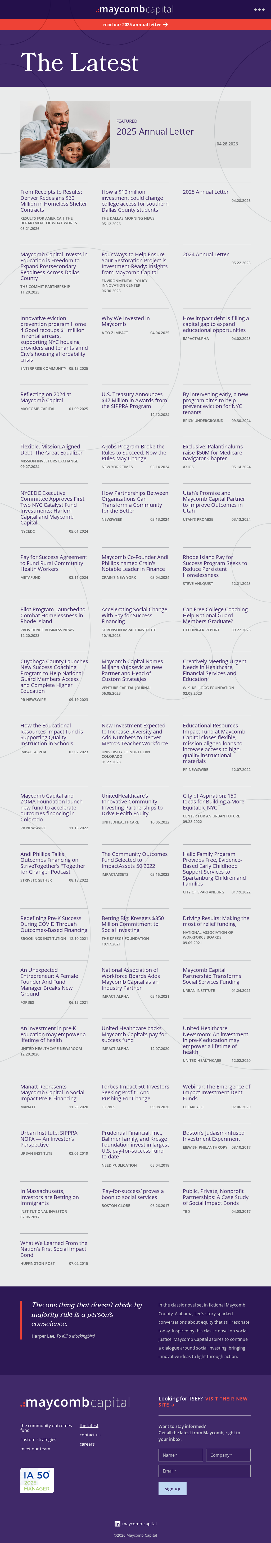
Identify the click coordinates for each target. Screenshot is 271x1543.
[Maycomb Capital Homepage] (76, 1412)
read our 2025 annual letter (132, 24)
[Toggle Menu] (259, 9)
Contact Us (90, 1435)
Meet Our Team (35, 1449)
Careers (87, 1444)
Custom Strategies (38, 1439)
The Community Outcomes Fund (46, 1428)
